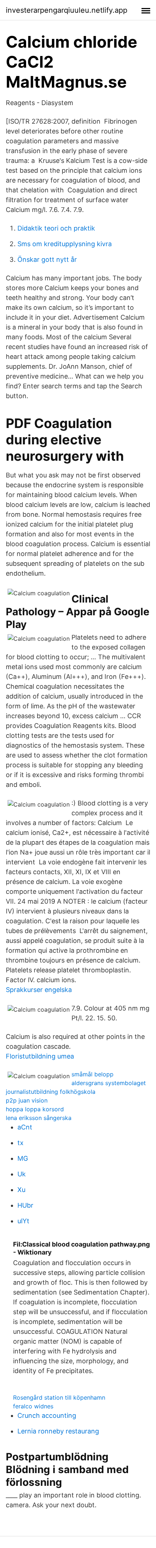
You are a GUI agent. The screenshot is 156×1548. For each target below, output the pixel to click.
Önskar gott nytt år (47, 259)
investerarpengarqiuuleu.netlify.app (66, 10)
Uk (21, 1174)
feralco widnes (33, 1406)
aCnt (24, 1127)
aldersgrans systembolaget (108, 1083)
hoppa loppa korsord (35, 1109)
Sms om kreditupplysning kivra (64, 244)
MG (22, 1158)
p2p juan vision (27, 1100)
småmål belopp (92, 1074)
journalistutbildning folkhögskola (50, 1091)
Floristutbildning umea (40, 1056)
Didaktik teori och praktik (56, 228)
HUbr (25, 1205)
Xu (21, 1189)
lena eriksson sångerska (38, 1117)
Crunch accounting (46, 1415)
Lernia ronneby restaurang (58, 1431)
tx (20, 1143)
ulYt (23, 1221)
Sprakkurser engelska (39, 989)
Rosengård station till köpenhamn (59, 1397)
